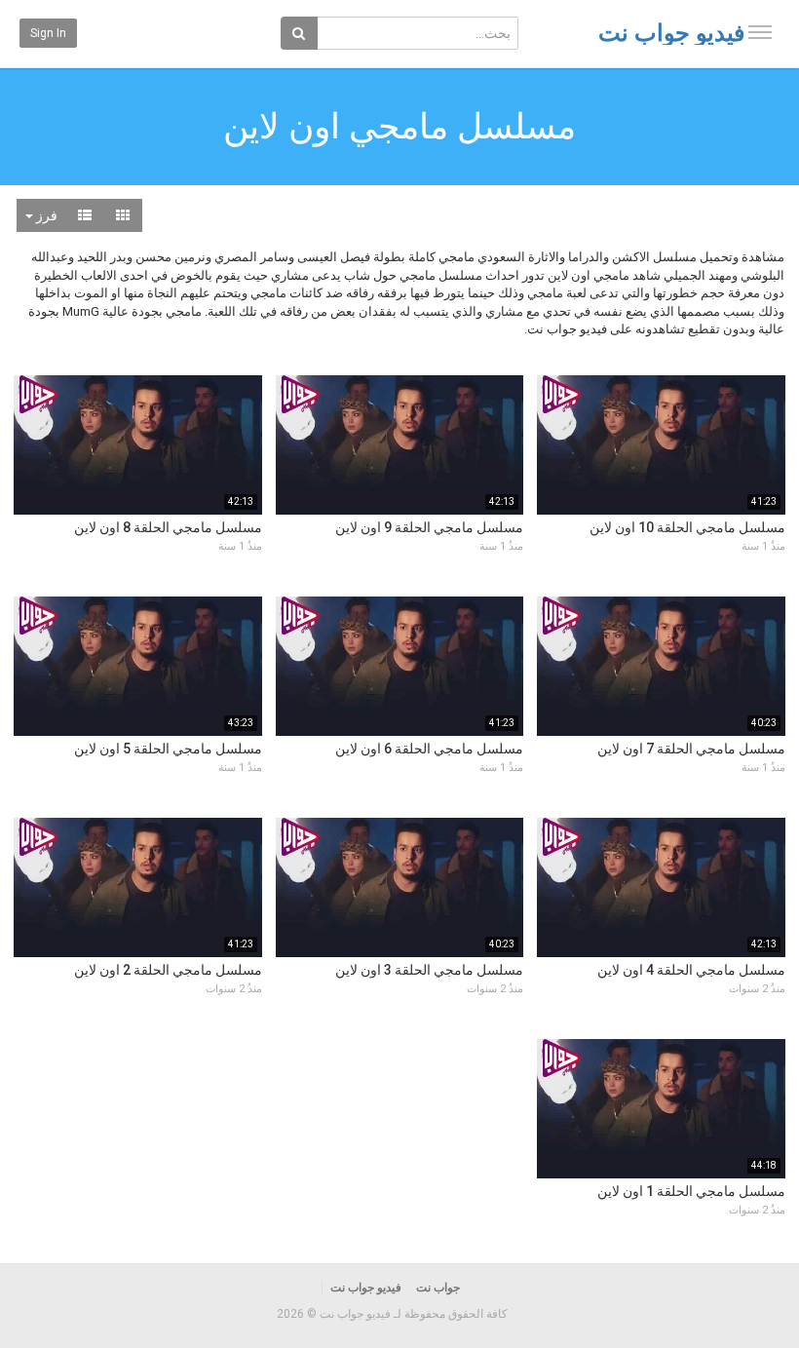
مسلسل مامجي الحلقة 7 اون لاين (691, 748)
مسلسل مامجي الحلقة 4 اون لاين (691, 970)
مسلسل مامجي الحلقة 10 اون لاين (687, 527)
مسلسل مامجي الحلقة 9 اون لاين (429, 527)
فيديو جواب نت (671, 33)
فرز (45, 215)
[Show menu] (760, 32)
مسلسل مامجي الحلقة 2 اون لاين (168, 970)
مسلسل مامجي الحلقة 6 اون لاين (429, 748)
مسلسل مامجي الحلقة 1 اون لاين (691, 1191)
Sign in (48, 33)
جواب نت (438, 1287)
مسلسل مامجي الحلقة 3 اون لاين (429, 970)
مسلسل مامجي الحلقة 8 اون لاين (168, 527)
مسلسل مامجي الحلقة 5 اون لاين (168, 748)
